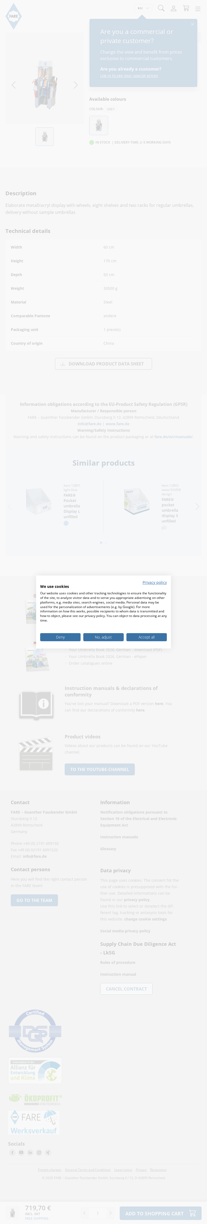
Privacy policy (155, 582)
